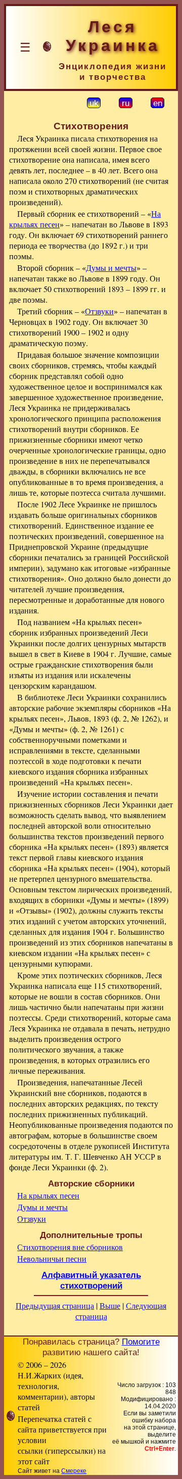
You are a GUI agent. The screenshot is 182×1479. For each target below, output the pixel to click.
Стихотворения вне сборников (70, 1247)
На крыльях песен (48, 1195)
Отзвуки (99, 311)
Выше (110, 1305)
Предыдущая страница (55, 1305)
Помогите (141, 1342)
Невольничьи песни (51, 1258)
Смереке (73, 1470)
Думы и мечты (111, 267)
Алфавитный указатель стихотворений (91, 1280)
